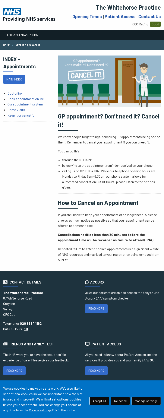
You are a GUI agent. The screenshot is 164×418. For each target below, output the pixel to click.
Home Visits (16, 110)
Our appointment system (25, 104)
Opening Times (87, 16)
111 (26, 329)
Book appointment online (25, 99)
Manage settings (146, 401)
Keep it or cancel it (20, 115)
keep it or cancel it (28, 45)
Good (155, 24)
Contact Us (149, 16)
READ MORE (96, 308)
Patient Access (120, 16)
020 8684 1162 (31, 323)
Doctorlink (14, 93)
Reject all (120, 401)
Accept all (99, 401)
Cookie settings (40, 410)
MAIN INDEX (14, 79)
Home (6, 45)
